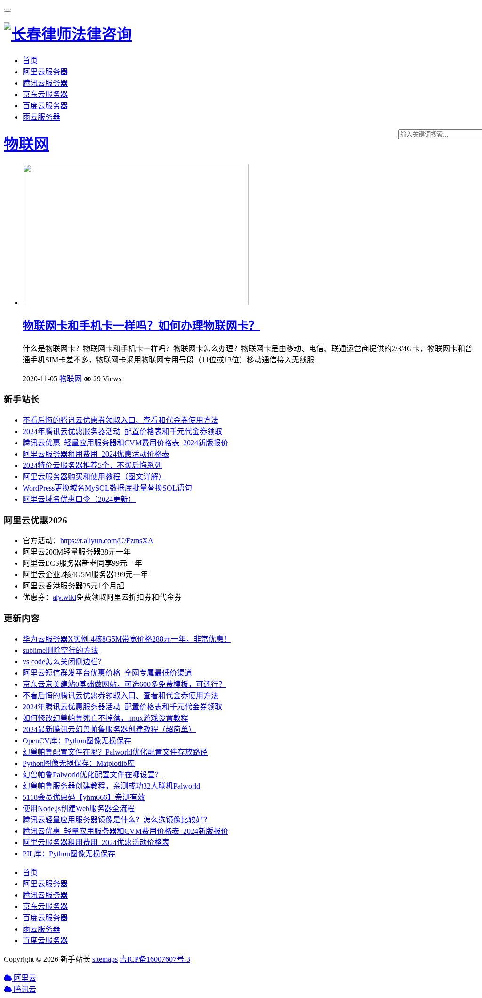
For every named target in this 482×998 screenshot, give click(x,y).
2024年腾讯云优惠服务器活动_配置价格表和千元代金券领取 (122, 431)
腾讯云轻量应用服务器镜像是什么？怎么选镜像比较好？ (117, 820)
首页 (30, 60)
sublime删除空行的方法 (60, 650)
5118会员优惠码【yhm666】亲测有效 (84, 797)
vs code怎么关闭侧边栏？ (64, 662)
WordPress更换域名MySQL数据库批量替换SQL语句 (107, 488)
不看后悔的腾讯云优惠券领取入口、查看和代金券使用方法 (120, 420)
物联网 (26, 144)
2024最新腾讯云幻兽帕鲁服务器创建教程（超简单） (109, 729)
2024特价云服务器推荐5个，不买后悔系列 (92, 465)
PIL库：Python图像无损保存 (69, 854)
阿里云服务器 (45, 72)
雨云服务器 (41, 117)
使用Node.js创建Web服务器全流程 (79, 809)
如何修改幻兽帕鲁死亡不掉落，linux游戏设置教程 (105, 718)
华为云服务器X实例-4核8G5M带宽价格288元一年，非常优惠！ (127, 639)
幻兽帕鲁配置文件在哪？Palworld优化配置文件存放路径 (115, 752)
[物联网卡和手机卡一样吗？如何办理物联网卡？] (136, 302)
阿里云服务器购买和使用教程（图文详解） (94, 477)
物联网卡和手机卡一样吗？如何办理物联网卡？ (141, 326)
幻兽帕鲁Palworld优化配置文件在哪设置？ (92, 775)
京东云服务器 (45, 94)
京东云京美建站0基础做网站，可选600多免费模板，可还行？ (124, 684)
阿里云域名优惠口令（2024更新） (79, 499)
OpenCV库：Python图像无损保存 (77, 741)
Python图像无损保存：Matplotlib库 (79, 763)
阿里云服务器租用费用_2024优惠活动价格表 (96, 454)
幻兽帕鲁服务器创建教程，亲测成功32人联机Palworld (111, 786)
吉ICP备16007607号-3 (155, 959)
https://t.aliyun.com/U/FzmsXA (106, 541)
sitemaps (105, 959)
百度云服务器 (45, 106)
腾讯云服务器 (45, 83)
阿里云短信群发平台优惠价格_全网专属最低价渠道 (107, 673)
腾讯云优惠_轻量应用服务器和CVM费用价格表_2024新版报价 (125, 443)
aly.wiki (64, 597)
